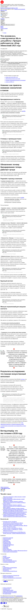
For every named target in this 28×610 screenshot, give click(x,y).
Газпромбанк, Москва (22, 525)
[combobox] (6, 606)
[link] (3, 23)
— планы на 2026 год (9, 81)
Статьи (4, 32)
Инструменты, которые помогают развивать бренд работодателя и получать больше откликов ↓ (14, 63)
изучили (23, 379)
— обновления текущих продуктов (12, 78)
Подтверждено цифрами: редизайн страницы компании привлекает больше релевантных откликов (15, 511)
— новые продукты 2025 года (11, 77)
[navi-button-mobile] (2, 30)
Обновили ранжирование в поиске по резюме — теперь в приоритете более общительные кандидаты (14, 516)
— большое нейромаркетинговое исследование (15, 80)
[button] (2, 26)
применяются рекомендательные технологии (11, 596)
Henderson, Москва (19, 522)
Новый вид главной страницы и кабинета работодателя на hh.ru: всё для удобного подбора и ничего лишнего (14, 506)
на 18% (22, 197)
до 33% (23, 111)
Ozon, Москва (19, 528)
